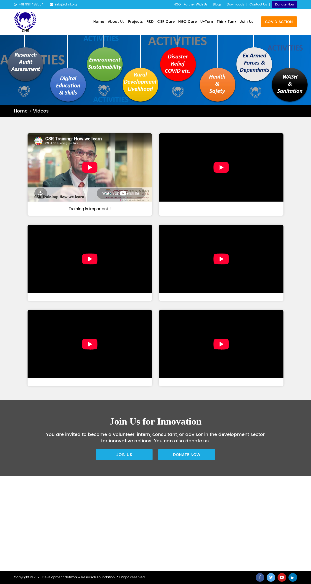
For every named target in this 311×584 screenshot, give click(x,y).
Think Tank (226, 22)
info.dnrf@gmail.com (197, 556)
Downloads (235, 4)
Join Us (246, 22)
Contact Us (258, 4)
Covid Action (279, 22)
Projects (135, 22)
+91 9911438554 (31, 4)
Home (98, 22)
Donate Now (284, 4)
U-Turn (206, 22)
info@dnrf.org (65, 4)
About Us (116, 22)
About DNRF (129, 506)
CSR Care (166, 22)
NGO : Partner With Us (190, 4)
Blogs (217, 4)
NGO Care (187, 22)
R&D (150, 22)
